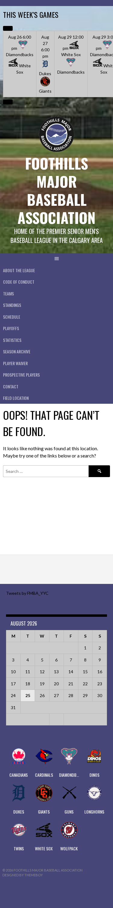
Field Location (16, 398)
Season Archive (16, 351)
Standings (12, 305)
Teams (8, 293)
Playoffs (11, 328)
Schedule (11, 317)
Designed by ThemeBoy (22, 875)
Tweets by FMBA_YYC (27, 593)
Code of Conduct (18, 282)
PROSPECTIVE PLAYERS (21, 374)
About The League (19, 270)
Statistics (12, 340)
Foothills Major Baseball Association (56, 190)
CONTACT (10, 386)
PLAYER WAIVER (15, 363)
